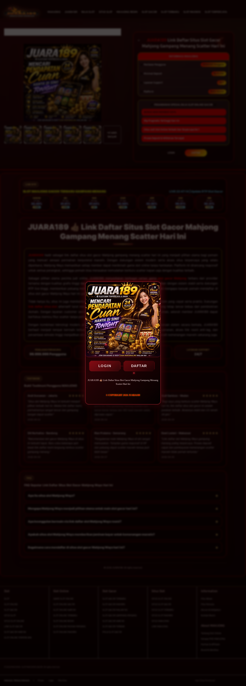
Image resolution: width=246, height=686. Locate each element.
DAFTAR (139, 366)
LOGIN (104, 366)
